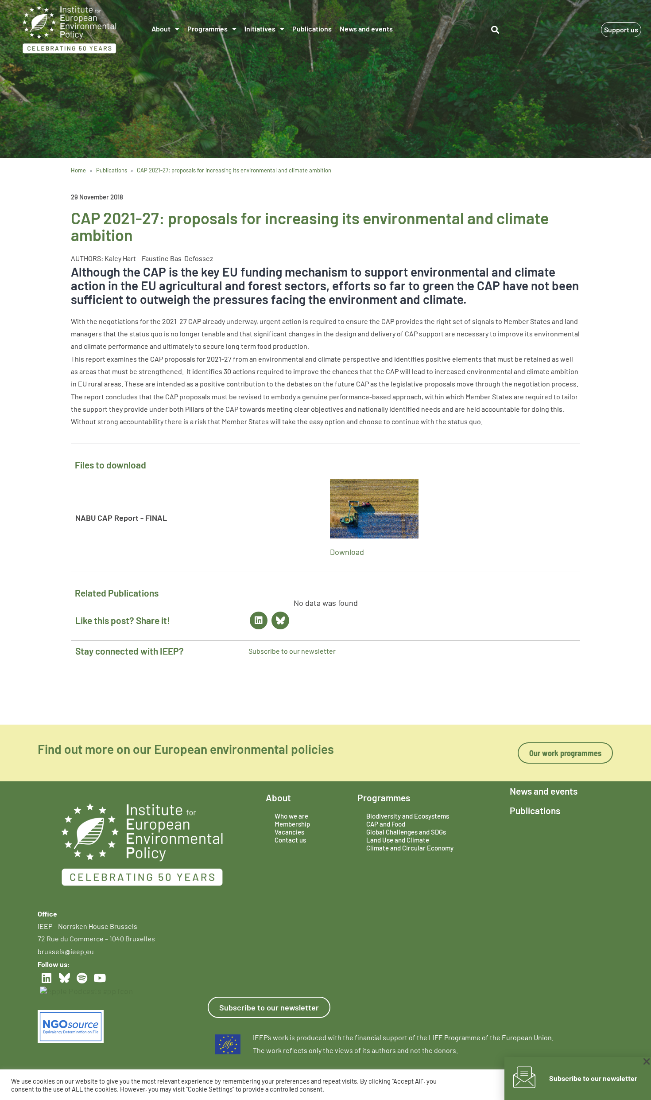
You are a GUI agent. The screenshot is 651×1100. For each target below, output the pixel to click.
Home (78, 170)
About (160, 28)
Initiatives (259, 28)
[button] (495, 30)
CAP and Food (385, 824)
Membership (292, 824)
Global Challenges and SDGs (406, 832)
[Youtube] (99, 978)
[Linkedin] (258, 620)
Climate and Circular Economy (409, 848)
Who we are (291, 816)
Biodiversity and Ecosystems (407, 816)
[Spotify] (82, 978)
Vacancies (289, 832)
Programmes (207, 28)
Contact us (290, 840)
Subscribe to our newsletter (292, 651)
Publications (312, 28)
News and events (366, 28)
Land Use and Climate (397, 840)
